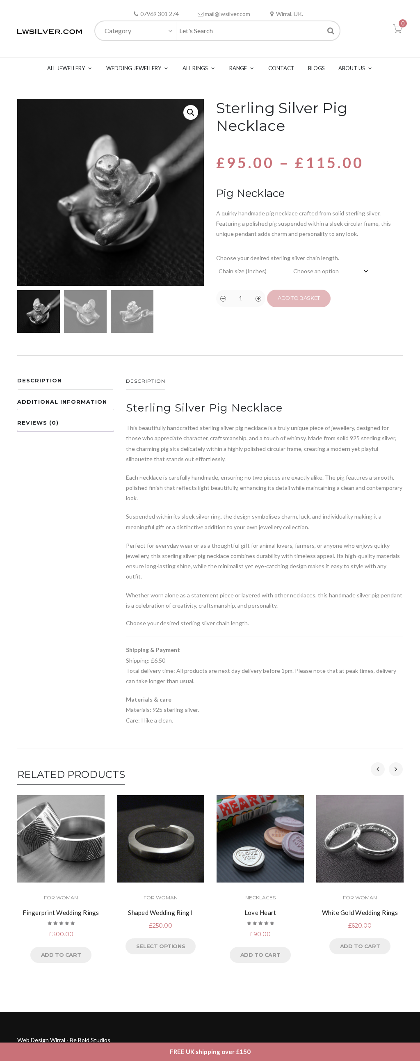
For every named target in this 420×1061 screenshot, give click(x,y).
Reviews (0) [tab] (38, 422)
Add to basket (299, 298)
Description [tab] (39, 380)
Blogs (316, 68)
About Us (351, 68)
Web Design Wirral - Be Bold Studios (63, 1039)
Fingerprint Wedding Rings (61, 912)
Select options (160, 946)
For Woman (61, 897)
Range (238, 68)
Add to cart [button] (61, 954)
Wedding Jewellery (133, 68)
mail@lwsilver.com (227, 13)
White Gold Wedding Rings (360, 912)
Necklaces (260, 897)
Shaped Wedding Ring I (160, 912)
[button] (190, 112)
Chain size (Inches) (243, 271)
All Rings (195, 68)
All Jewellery (66, 68)
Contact (281, 68)
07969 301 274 (159, 13)
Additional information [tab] (62, 401)
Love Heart (260, 912)
